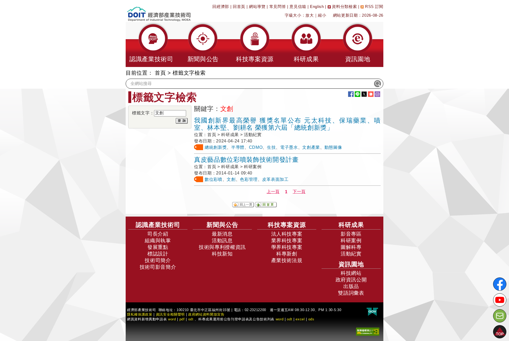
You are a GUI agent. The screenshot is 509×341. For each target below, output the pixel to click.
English (317, 6)
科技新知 (222, 254)
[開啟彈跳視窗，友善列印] (377, 94)
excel (300, 319)
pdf (182, 319)
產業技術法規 (286, 260)
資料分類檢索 (344, 6)
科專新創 (286, 254)
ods (311, 319)
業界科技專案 (286, 240)
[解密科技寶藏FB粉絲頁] (499, 284)
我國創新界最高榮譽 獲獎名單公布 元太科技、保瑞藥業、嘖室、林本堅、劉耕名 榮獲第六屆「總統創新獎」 (287, 124)
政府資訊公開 (351, 279)
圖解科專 (351, 247)
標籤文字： (143, 113)
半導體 (237, 147)
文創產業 (311, 147)
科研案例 (351, 240)
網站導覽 (257, 6)
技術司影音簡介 (158, 267)
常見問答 (277, 6)
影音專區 (351, 234)
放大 (309, 15)
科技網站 (351, 273)
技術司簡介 (158, 260)
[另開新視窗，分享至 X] (364, 94)
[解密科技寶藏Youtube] (499, 300)
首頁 (160, 73)
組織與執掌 (158, 240)
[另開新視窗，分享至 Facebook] (351, 94)
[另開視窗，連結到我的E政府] (372, 312)
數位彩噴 (213, 179)
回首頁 (239, 6)
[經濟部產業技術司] (159, 10)
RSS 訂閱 (373, 6)
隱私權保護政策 (139, 314)
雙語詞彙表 (351, 293)
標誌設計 (157, 254)
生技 (271, 147)
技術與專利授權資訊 (222, 247)
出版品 (351, 286)
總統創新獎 (216, 147)
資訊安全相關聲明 (170, 314)
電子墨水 (289, 147)
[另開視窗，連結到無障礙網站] (367, 331)
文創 (231, 179)
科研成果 (351, 224)
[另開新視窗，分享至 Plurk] (370, 94)
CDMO (256, 147)
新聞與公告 (222, 224)
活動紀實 (351, 254)
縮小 (322, 15)
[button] (151, 44)
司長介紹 (157, 234)
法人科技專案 (286, 234)
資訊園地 (351, 264)
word (280, 319)
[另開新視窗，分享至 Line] (357, 94)
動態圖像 (333, 147)
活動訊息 (222, 240)
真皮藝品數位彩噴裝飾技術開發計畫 (246, 159)
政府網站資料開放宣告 (206, 314)
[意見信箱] (499, 315)
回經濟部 (220, 6)
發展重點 (157, 247)
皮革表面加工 (275, 179)
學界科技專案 (286, 247)
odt (191, 319)
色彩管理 (249, 179)
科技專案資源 (287, 224)
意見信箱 (297, 6)
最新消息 (222, 234)
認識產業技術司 (158, 224)
